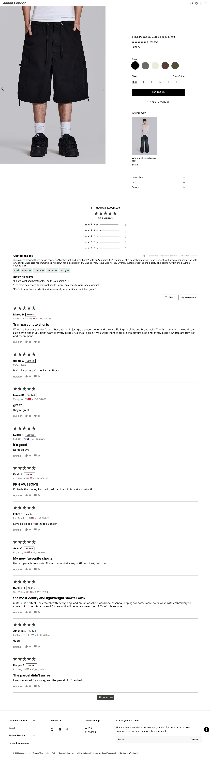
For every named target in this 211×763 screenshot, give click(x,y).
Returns (135, 187)
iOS (90, 728)
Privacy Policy (51, 753)
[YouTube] (60, 729)
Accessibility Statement (81, 753)
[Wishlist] (196, 3)
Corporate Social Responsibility (105, 753)
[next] (103, 88)
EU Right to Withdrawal (129, 753)
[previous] (3, 88)
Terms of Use (38, 753)
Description (137, 177)
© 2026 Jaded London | (22, 753)
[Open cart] (201, 3)
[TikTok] (67, 729)
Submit (194, 739)
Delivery (136, 182)
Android (92, 731)
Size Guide (179, 76)
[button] (139, 41)
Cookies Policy (64, 753)
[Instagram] (52, 729)
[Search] (191, 3)
